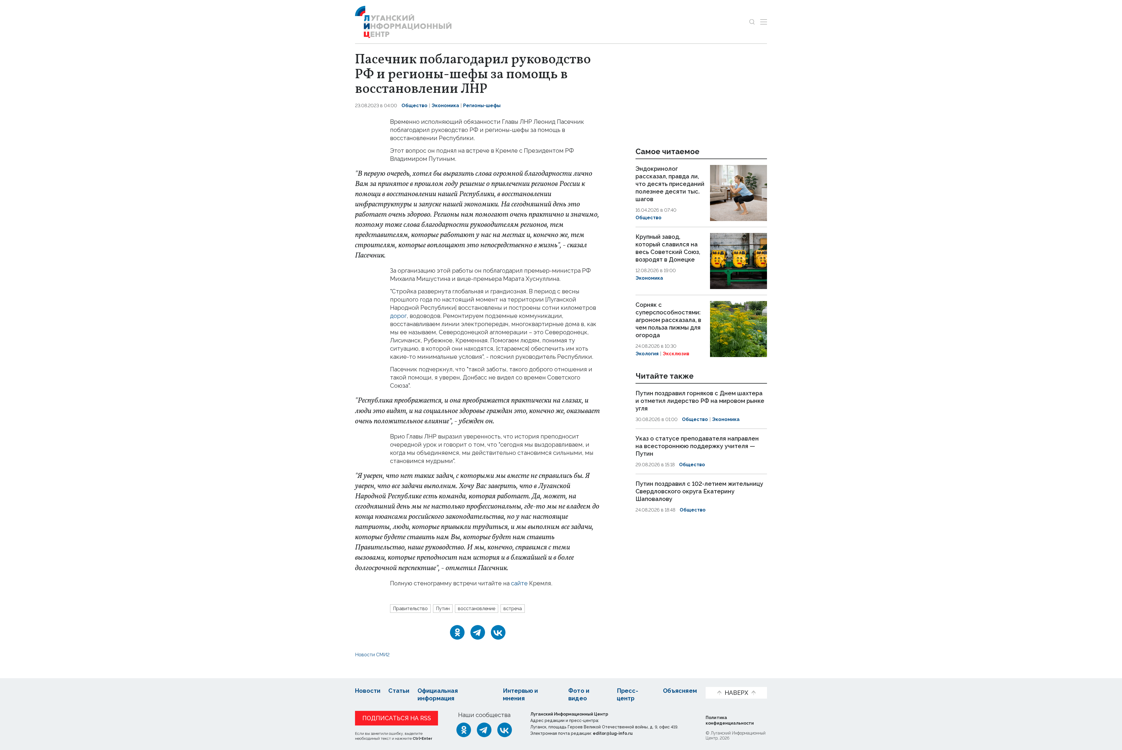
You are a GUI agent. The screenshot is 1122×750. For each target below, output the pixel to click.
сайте (520, 583)
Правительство (410, 608)
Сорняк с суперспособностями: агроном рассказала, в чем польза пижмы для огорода (668, 320)
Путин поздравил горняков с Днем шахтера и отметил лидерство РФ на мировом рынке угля (700, 401)
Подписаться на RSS (396, 718)
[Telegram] (477, 632)
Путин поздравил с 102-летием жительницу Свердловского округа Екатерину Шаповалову (699, 491)
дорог (398, 315)
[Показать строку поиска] (752, 22)
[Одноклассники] (457, 632)
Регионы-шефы (482, 105)
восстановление (476, 608)
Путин (443, 608)
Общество (414, 105)
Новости (367, 690)
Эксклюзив (676, 353)
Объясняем (680, 690)
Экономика (445, 105)
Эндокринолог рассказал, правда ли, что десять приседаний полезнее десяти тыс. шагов (670, 184)
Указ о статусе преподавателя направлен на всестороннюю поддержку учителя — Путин (697, 446)
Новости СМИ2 (372, 654)
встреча (512, 608)
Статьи (398, 690)
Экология (647, 353)
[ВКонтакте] (498, 632)
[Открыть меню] (764, 22)
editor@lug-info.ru (613, 733)
